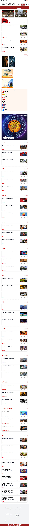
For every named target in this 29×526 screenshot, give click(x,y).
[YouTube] (27, 0)
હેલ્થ (3, 442)
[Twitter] (24, 0)
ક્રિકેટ (3, 51)
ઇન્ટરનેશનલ (4, 362)
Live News (9, 22)
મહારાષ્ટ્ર (3, 202)
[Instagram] (26, 0)
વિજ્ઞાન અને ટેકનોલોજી (5, 416)
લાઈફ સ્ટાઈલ (4, 37)
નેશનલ (3, 176)
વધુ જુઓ (26, 168)
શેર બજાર (3, 256)
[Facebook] (21, 30)
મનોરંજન (3, 44)
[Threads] (25, 0)
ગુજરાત (3, 149)
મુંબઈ (3, 183)
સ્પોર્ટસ (3, 309)
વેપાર (2, 282)
